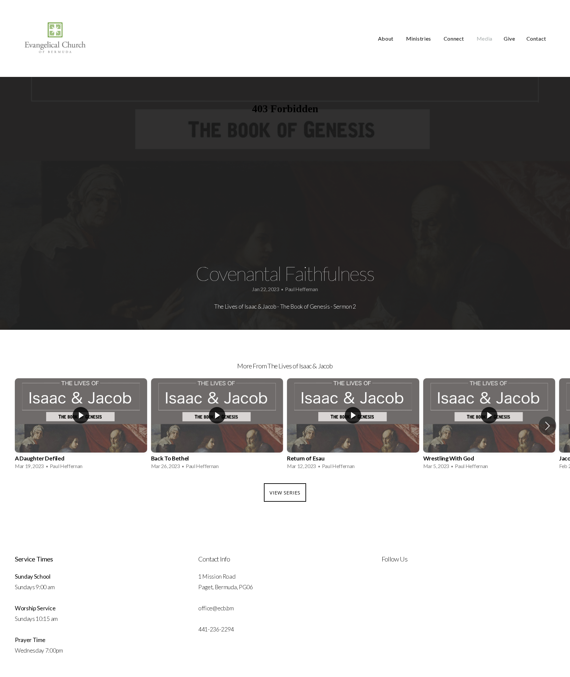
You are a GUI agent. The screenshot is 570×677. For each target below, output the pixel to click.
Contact (536, 38)
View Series (284, 492)
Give (509, 38)
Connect (454, 38)
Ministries (419, 38)
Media (484, 38)
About (386, 38)
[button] (547, 426)
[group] (81, 426)
